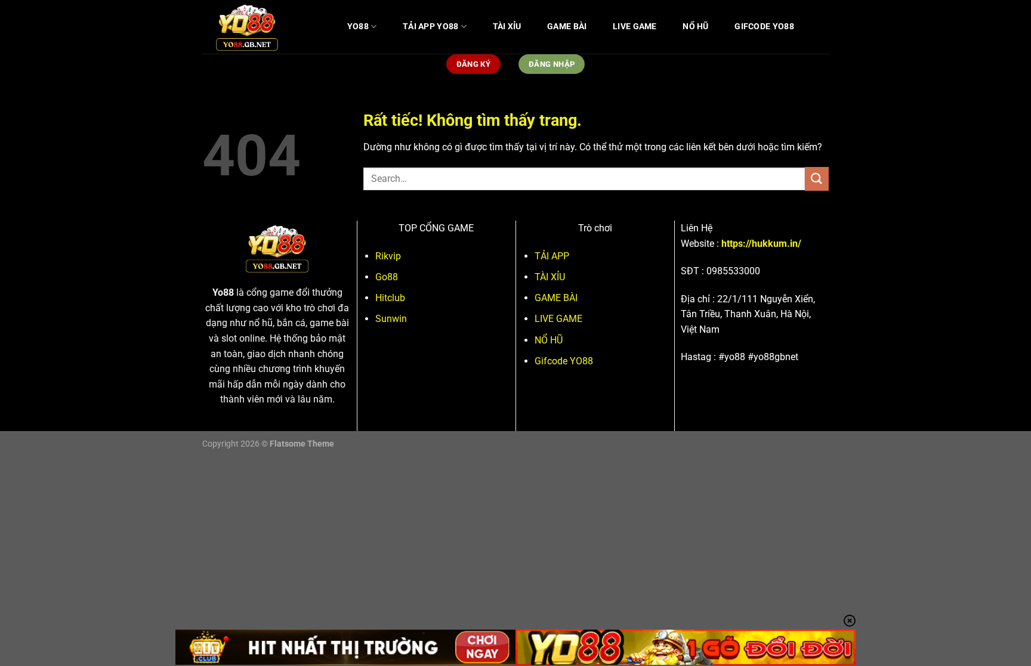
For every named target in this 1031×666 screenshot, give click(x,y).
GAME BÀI (567, 26)
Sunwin (391, 318)
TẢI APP (552, 256)
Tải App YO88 (430, 26)
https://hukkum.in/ (761, 243)
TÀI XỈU (507, 26)
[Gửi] (817, 178)
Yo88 (223, 292)
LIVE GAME (635, 26)
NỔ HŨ (695, 26)
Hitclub (390, 297)
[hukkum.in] (262, 27)
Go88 (386, 277)
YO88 (358, 26)
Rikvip (388, 256)
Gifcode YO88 (764, 26)
